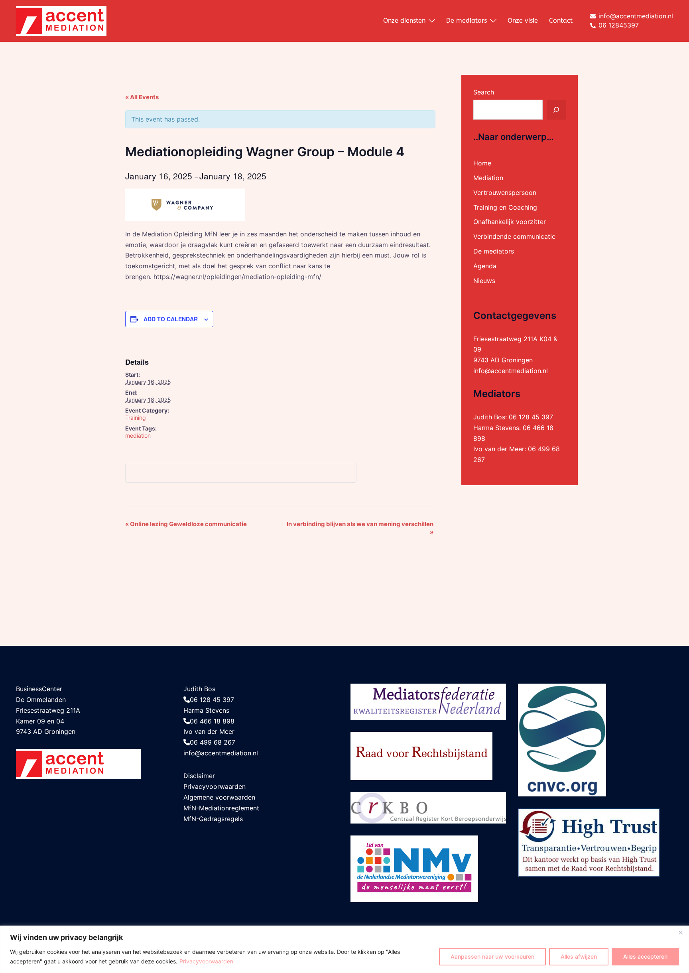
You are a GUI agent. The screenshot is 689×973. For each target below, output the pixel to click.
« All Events (142, 97)
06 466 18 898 (212, 721)
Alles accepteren (645, 956)
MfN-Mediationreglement (221, 808)
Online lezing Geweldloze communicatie (186, 524)
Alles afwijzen (579, 956)
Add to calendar (171, 319)
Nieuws (484, 281)
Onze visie (523, 20)
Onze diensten (404, 20)
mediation (138, 435)
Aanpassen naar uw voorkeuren (492, 956)
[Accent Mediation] (61, 20)
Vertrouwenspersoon (504, 193)
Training (135, 417)
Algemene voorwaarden (219, 797)
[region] (344, 949)
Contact (561, 20)
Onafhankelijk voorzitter (509, 222)
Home (482, 163)
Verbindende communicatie (514, 236)
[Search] (556, 110)
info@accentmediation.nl (510, 371)
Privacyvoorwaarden (206, 961)
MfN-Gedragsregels (213, 819)
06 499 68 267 (212, 742)
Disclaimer (199, 776)
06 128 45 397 (531, 417)
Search (483, 92)
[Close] (680, 932)
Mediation (488, 178)
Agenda (484, 266)
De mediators (466, 20)
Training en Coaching (505, 207)
